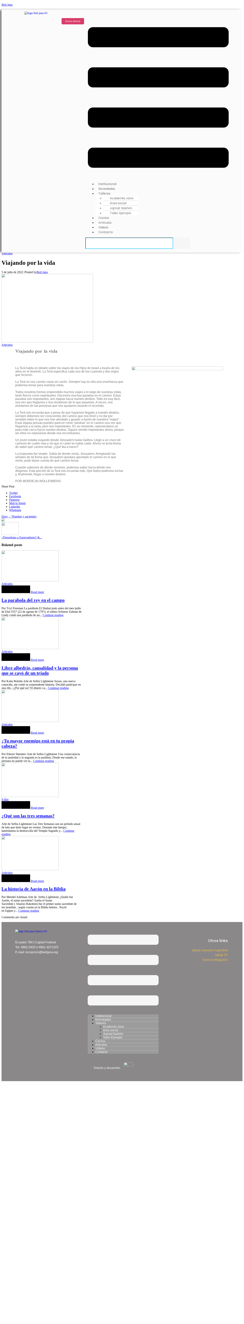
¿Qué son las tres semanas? (28, 815)
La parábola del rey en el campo (33, 600)
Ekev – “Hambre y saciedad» (19, 516)
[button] (158, 98)
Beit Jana (7, 4)
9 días (5, 799)
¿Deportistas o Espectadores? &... (22, 537)
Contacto (105, 232)
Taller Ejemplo (120, 213)
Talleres (100, 1023)
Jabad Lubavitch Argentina (210, 950)
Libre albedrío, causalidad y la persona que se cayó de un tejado (40, 670)
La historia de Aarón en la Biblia (34, 888)
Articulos (7, 253)
